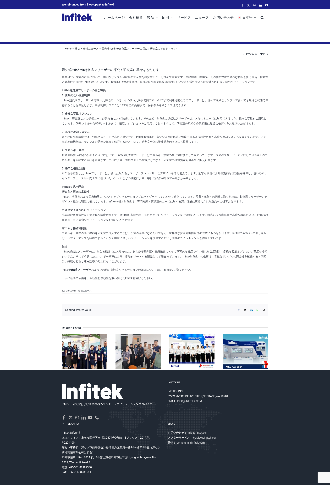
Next (262, 54)
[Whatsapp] (77, 417)
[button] (262, 17)
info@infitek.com (198, 432)
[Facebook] (64, 417)
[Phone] (97, 417)
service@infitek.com (205, 437)
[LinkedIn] (83, 417)
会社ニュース (85, 290)
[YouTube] (90, 417)
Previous (251, 54)
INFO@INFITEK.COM (189, 401)
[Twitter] (71, 417)
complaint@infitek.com (191, 442)
